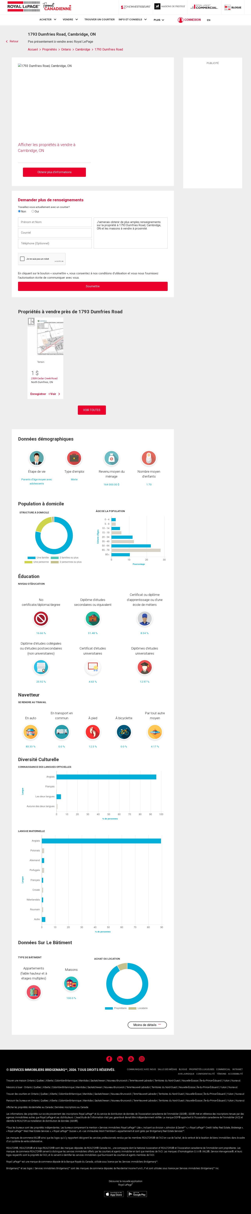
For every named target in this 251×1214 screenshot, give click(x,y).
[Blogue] (233, 7)
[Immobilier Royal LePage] (39, 7)
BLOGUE (183, 1069)
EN (208, 20)
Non (23, 211)
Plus (157, 19)
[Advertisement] (212, 126)
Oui (36, 211)
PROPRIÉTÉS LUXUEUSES (201, 1069)
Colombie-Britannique (66, 1080)
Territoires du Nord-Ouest (167, 1080)
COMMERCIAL (223, 1069)
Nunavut (235, 1080)
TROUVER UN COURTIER (100, 19)
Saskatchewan (97, 1080)
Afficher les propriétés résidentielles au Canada (29, 1107)
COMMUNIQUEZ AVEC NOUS (141, 1069)
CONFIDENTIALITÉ (205, 1074)
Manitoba (84, 1080)
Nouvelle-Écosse (190, 1080)
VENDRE (68, 19)
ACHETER (45, 19)
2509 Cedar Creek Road (44, 378)
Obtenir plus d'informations (54, 172)
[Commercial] (204, 7)
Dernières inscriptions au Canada (71, 1107)
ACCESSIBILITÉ (235, 1074)
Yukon (226, 1080)
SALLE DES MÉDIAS (167, 1069)
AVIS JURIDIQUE (186, 1074)
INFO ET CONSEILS (130, 19)
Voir (53, 394)
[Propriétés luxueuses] (170, 7)
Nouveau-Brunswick (117, 1080)
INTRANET (237, 1069)
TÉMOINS (221, 1074)
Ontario (31, 1080)
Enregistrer (38, 394)
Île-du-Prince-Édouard (210, 1080)
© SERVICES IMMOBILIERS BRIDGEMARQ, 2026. (41, 1070)
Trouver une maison (16, 1080)
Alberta (49, 1080)
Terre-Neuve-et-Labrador (141, 1080)
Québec (40, 1080)
